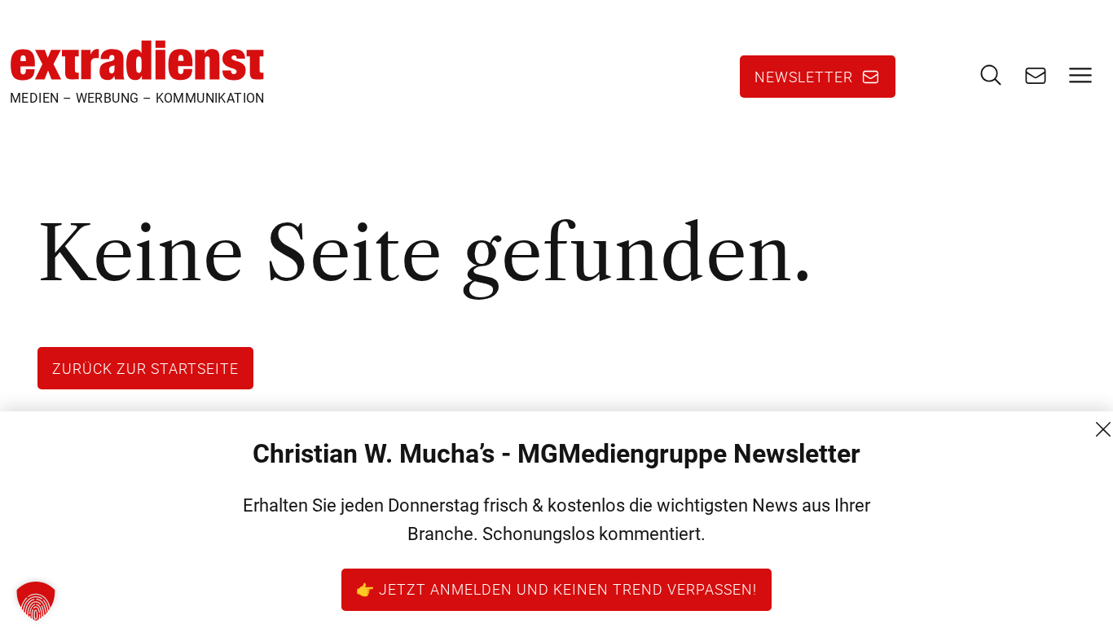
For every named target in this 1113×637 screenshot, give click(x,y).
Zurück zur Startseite (145, 368)
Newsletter (803, 76)
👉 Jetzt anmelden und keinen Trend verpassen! (556, 589)
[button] (36, 601)
